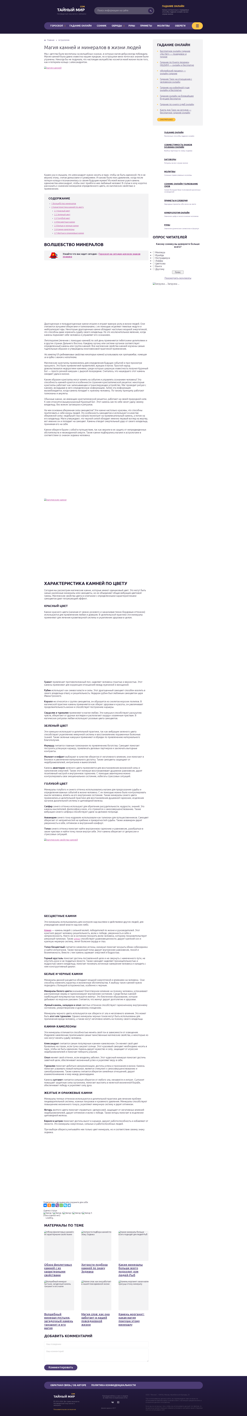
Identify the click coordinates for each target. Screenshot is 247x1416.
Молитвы (163, 25)
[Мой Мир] (53, 1205)
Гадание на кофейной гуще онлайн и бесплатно (175, 88)
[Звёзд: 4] (77, 1213)
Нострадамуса (162, 258)
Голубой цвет (62, 218)
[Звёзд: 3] (68, 1213)
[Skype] (65, 1205)
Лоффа (159, 261)
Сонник (101, 25)
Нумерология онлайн (177, 213)
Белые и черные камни (66, 226)
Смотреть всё (166, 119)
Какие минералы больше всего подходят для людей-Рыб (130, 1270)
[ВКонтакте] (45, 1205)
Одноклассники (118, 1402)
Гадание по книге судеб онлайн (177, 104)
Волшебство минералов (63, 203)
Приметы (146, 25)
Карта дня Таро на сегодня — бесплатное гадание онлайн (175, 111)
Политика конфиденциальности (113, 1385)
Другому (159, 269)
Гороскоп (56, 25)
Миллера (160, 252)
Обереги (180, 25)
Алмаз (47, 930)
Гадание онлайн (173, 6)
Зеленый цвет (62, 214)
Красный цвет (62, 211)
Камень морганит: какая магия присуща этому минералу (131, 1319)
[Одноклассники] (49, 1205)
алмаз (77, 938)
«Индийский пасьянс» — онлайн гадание (173, 72)
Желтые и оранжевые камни (69, 233)
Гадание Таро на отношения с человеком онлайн (176, 80)
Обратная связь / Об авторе (68, 1385)
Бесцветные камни (64, 222)
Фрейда (159, 255)
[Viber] (57, 1205)
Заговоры (170, 159)
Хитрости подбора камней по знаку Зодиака (94, 1268)
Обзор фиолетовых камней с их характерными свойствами (58, 1270)
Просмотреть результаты (178, 278)
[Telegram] (69, 1205)
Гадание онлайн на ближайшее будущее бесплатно (177, 97)
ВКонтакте (112, 1402)
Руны (132, 25)
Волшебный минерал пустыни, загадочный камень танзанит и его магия (58, 1321)
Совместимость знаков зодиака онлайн (178, 146)
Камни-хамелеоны (64, 229)
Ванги (158, 266)
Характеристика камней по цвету (67, 207)
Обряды (117, 25)
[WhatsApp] (61, 1205)
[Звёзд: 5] (87, 1213)
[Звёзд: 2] (58, 1213)
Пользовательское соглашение (64, 1409)
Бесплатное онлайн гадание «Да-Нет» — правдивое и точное (175, 54)
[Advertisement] (85, 292)
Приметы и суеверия (176, 200)
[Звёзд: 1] (48, 1213)
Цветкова (160, 263)
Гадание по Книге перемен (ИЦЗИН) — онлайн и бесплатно (177, 63)
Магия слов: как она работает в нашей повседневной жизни (95, 1319)
